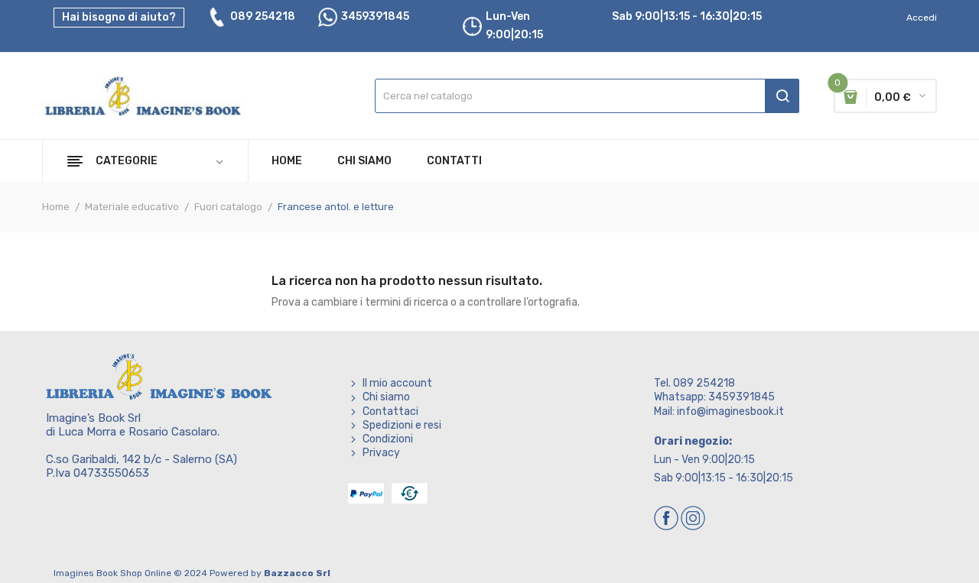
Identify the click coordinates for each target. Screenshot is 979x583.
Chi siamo (386, 396)
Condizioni (388, 438)
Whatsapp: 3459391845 (714, 396)
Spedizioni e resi (402, 425)
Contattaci (390, 411)
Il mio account (397, 383)
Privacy (381, 452)
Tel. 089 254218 (694, 383)
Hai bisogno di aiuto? (119, 17)
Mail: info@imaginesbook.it (719, 411)
